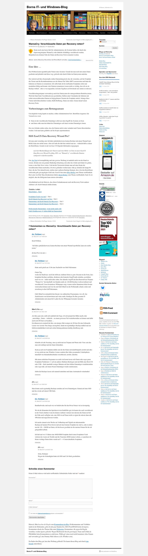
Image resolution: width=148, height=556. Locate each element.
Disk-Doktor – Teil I (35, 192)
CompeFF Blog (104, 274)
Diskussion (82, 33)
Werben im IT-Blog (92, 33)
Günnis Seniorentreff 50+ (105, 62)
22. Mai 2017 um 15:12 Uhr (42, 263)
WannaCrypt (32, 217)
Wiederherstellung (47, 217)
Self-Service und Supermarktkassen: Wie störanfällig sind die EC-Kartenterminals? (110, 343)
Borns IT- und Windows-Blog (47, 7)
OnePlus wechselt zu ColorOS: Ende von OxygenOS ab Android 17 (108, 108)
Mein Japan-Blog (103, 66)
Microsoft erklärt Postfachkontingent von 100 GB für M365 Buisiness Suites (110, 363)
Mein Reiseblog (103, 64)
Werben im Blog (103, 130)
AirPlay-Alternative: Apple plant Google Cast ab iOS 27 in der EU (108, 117)
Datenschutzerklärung (55, 33)
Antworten (34, 256)
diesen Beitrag (63, 175)
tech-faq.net (103, 268)
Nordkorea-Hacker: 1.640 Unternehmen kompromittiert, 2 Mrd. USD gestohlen (108, 91)
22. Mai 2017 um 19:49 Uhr (39, 384)
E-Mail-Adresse (33, 507)
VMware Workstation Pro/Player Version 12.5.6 (42, 40)
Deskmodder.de (104, 276)
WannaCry (88, 215)
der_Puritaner (37, 234)
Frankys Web (104, 279)
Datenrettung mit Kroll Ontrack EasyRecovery (43, 201)
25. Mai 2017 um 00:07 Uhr (45, 449)
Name (31, 500)
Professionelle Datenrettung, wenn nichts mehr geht (45, 209)
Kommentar (32, 477)
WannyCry (39, 217)
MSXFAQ (103, 272)
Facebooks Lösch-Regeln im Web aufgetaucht (79, 40)
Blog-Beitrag (71, 172)
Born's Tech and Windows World (107, 57)
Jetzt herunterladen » (74, 60)
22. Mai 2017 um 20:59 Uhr (42, 338)
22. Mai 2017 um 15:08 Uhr (39, 236)
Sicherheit (46, 215)
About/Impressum (42, 33)
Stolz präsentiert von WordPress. (109, 551)
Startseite (32, 33)
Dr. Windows (104, 277)
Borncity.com (102, 53)
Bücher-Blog (102, 61)
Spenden (102, 33)
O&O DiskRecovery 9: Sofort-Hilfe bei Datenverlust (45, 211)
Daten (70, 215)
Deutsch (104, 42)
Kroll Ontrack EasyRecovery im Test (40, 199)
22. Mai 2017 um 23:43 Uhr (42, 401)
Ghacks (102, 263)
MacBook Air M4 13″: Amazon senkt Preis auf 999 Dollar (109, 100)
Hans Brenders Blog (106, 265)
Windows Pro (104, 261)
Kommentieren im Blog (70, 33)
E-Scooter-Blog (103, 68)
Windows (55, 215)
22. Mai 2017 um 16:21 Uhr (39, 311)
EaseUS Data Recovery (78, 215)
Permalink (81, 217)
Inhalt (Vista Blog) (112, 33)
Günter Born (51, 46)
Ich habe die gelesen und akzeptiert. (47, 513)
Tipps (51, 215)
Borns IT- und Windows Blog (106, 55)
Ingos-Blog (103, 267)
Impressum (102, 126)
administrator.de (104, 270)
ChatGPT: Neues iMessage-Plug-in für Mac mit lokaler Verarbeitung (109, 82)
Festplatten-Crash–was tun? (37, 197)
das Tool (34, 160)
